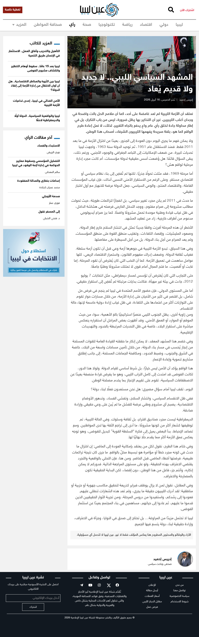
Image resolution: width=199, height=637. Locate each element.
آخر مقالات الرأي (38, 137)
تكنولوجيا (107, 25)
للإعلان (152, 585)
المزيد (21, 25)
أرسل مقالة (152, 590)
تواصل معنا (179, 590)
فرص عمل (152, 607)
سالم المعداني (52, 172)
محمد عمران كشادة (49, 187)
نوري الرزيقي (53, 152)
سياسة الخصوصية (179, 596)
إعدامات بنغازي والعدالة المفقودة (38, 181)
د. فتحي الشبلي (51, 218)
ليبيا (179, 25)
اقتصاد (146, 25)
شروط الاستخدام (180, 601)
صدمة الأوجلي (51, 196)
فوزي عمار (54, 203)
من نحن (179, 585)
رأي (72, 25)
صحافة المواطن (48, 25)
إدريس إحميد (186, 100)
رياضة (127, 25)
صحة (87, 25)
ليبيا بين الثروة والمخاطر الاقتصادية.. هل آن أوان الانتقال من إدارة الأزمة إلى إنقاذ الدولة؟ (34, 86)
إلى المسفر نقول (49, 212)
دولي (164, 25)
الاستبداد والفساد (48, 146)
